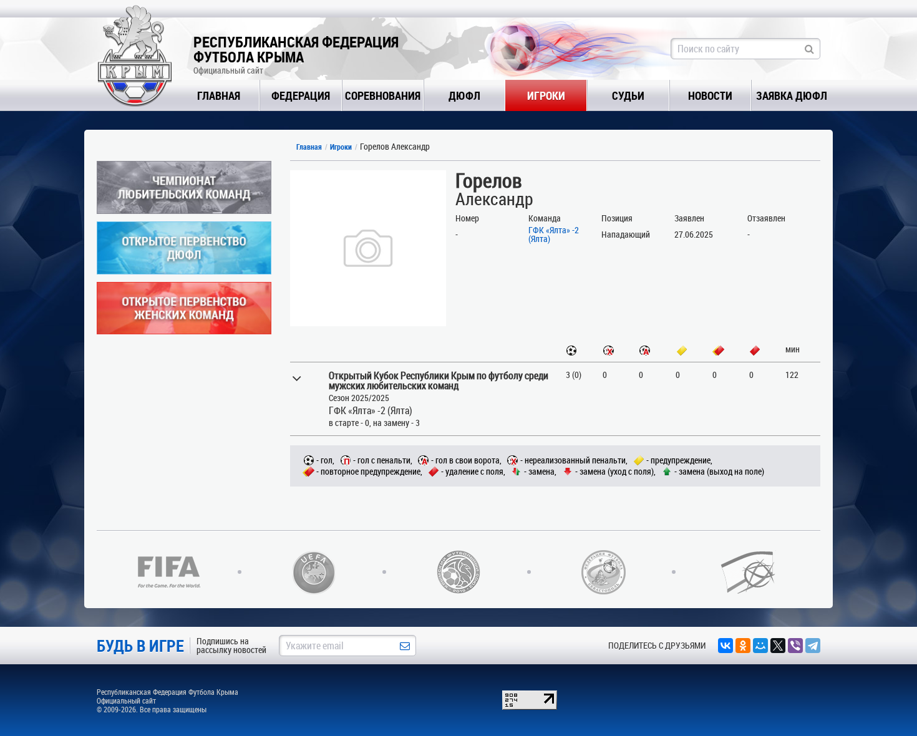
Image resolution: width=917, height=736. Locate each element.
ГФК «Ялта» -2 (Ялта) (553, 234)
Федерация (300, 95)
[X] (777, 645)
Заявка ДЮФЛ (791, 95)
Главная (218, 95)
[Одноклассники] (742, 645)
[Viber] (795, 645)
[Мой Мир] (760, 645)
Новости (710, 95)
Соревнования (382, 95)
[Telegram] (812, 645)
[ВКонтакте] (725, 645)
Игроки (546, 95)
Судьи (628, 95)
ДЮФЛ (464, 95)
